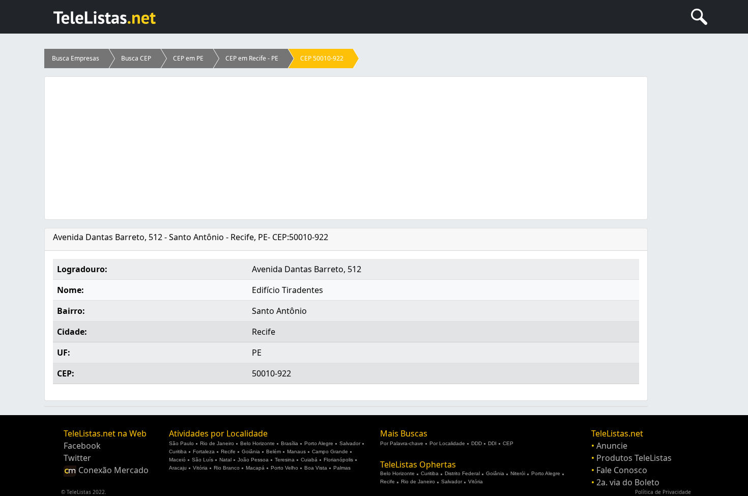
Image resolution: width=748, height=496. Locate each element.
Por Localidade (447, 443)
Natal (225, 459)
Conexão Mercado (112, 470)
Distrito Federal (462, 473)
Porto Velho (284, 468)
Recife (228, 451)
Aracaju (178, 468)
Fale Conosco (621, 470)
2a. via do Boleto (627, 482)
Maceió (177, 459)
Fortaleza (204, 451)
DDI (492, 443)
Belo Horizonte (257, 443)
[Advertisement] (346, 148)
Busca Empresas (75, 58)
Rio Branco (227, 468)
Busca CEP (136, 58)
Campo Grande (330, 451)
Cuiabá (309, 459)
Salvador (349, 443)
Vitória (200, 468)
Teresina (285, 459)
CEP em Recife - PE (251, 58)
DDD (476, 443)
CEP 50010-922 (321, 58)
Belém (273, 451)
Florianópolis (338, 459)
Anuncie (611, 445)
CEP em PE (188, 58)
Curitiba (178, 451)
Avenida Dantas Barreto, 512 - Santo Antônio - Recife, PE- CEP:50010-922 (190, 237)
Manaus (296, 451)
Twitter (77, 457)
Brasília (289, 443)
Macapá (255, 468)
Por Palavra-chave (401, 443)
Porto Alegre (318, 443)
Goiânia (251, 451)
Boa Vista (315, 468)
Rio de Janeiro (217, 443)
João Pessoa (253, 459)
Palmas (342, 468)
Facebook (82, 445)
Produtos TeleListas (634, 457)
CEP (508, 443)
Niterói (517, 473)
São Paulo (181, 443)
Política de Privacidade (663, 491)
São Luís (202, 459)
